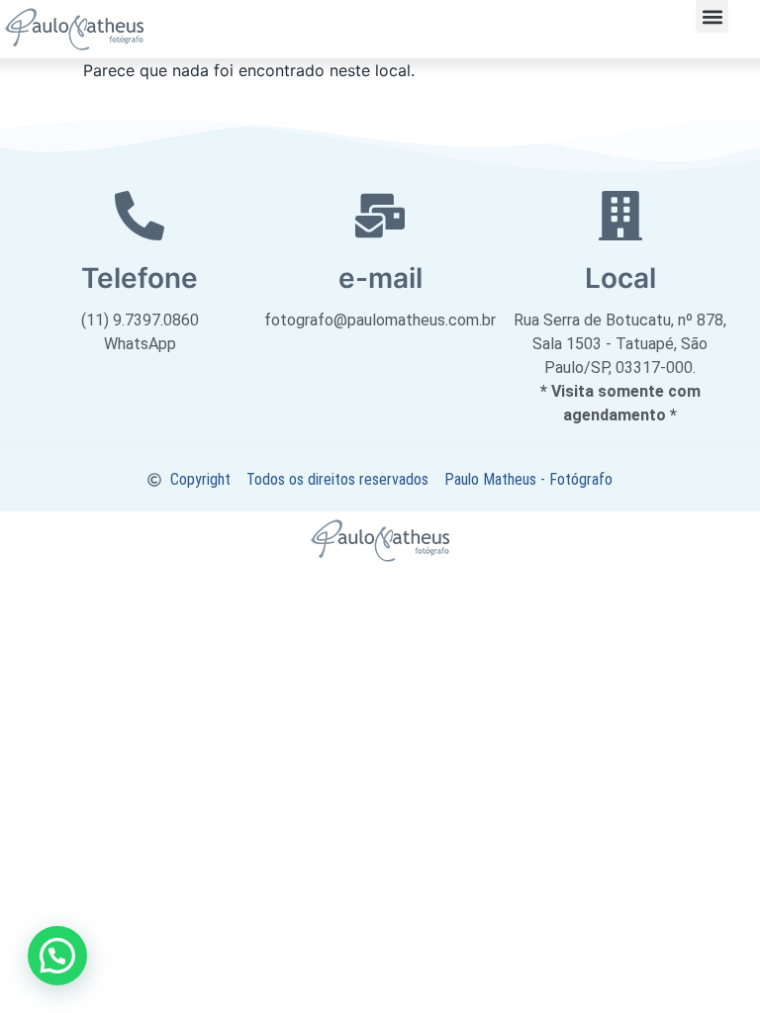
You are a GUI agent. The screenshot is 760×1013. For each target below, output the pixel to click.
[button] (712, 16)
